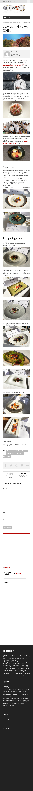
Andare (4, 22)
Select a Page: (28, 1)
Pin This (22, 465)
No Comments (26, 22)
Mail (4, 512)
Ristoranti (18, 22)
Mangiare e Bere (11, 22)
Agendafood (7, 567)
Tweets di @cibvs (7, 719)
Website (5, 519)
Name (4, 505)
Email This (27, 465)
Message (5, 488)
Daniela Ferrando (16, 52)
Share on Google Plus (16, 465)
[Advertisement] (14, 548)
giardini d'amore (11, 453)
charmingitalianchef (12, 450)
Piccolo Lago (6, 456)
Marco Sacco (20, 453)
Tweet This (11, 465)
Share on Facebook (5, 465)
